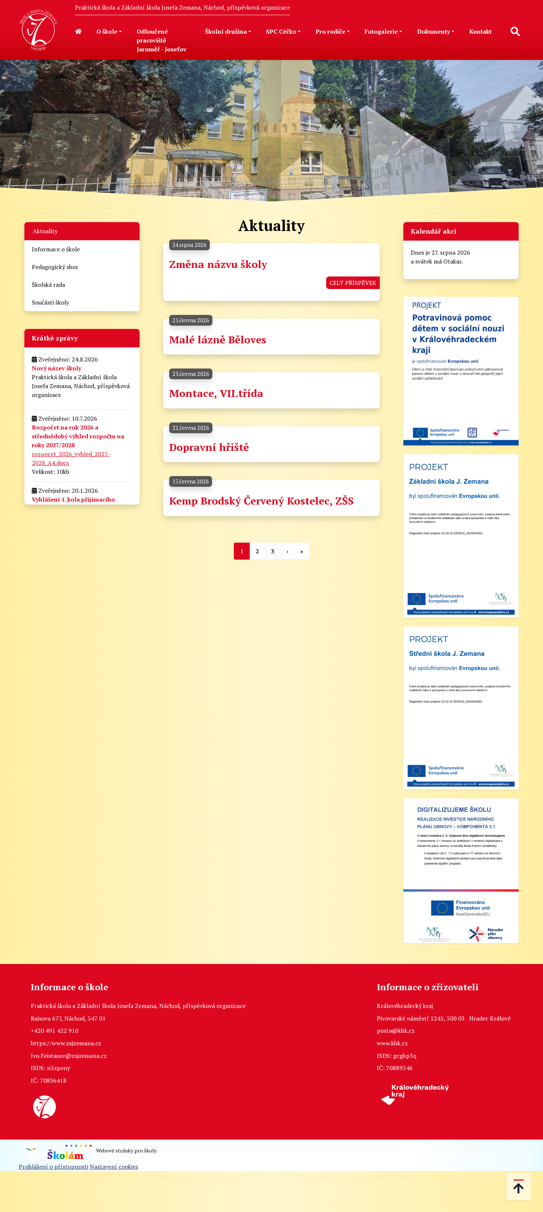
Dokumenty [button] (433, 31)
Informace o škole (56, 249)
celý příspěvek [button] (352, 283)
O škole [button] (106, 31)
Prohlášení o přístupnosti (53, 1166)
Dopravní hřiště (209, 447)
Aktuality (45, 231)
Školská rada (48, 285)
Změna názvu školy (218, 264)
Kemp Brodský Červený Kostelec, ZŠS (261, 500)
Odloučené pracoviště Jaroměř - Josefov (162, 40)
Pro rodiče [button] (330, 31)
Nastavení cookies (114, 1166)
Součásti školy (50, 302)
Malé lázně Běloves (217, 339)
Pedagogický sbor (55, 267)
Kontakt (480, 31)
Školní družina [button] (226, 31)
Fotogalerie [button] (381, 31)
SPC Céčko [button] (281, 31)
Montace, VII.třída (216, 393)
